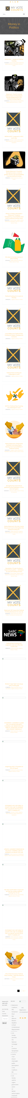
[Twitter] (20, 1018)
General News (13, 62)
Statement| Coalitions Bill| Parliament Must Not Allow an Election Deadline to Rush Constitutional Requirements (14, 1017)
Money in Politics (17, 102)
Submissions (13, 770)
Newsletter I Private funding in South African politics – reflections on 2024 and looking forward (14, 570)
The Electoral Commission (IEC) (15, 615)
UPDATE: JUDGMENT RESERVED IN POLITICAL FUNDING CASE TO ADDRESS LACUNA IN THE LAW (14, 850)
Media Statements (20, 62)
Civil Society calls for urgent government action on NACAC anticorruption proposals (14, 1085)
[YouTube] (25, 1018)
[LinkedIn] (22, 1018)
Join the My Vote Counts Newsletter (5, 1012)
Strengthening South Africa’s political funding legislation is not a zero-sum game (14, 487)
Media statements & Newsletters (12, 64)
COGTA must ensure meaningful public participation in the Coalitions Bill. (14, 1063)
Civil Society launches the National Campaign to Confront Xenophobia (14, 1042)
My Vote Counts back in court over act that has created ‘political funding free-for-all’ (14, 891)
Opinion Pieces (14, 223)
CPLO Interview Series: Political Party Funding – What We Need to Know (14, 975)
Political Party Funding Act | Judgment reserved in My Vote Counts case (14, 645)
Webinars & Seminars (14, 978)
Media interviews (14, 648)
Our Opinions (14, 492)
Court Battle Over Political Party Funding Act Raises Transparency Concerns (14, 335)
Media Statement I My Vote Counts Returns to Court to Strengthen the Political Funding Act (14, 528)
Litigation (18, 220)
